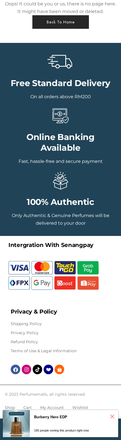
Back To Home (61, 22)
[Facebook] (15, 369)
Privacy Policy (25, 332)
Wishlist (80, 407)
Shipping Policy (26, 323)
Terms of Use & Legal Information (44, 350)
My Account (52, 407)
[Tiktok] (37, 369)
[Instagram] (26, 369)
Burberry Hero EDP (50, 417)
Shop (10, 407)
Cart (27, 407)
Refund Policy (24, 341)
